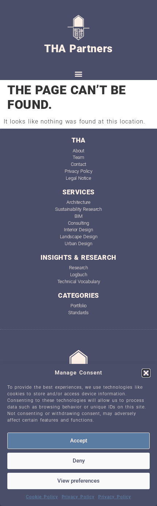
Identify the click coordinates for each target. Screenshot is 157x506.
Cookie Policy (42, 496)
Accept (78, 440)
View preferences (78, 481)
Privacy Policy (78, 496)
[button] (146, 373)
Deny (79, 460)
